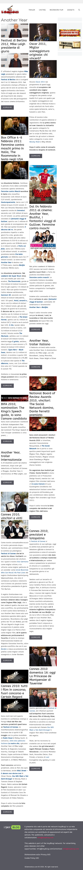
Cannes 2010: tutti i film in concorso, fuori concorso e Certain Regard (14, 691)
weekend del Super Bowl (11, 276)
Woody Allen (34, 142)
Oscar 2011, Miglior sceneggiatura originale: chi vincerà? (39, 51)
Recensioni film (56, 10)
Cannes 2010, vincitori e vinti (11, 516)
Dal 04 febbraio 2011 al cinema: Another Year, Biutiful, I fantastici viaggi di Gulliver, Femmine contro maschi (42, 217)
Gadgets (70, 10)
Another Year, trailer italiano (39, 342)
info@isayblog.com (45, 838)
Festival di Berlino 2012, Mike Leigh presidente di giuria (14, 46)
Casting (42, 10)
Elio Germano (22, 562)
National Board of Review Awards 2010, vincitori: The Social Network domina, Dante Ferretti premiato (42, 404)
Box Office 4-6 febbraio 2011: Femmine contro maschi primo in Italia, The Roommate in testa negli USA (12, 148)
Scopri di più (7, 107)
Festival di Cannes (8, 553)
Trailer (32, 10)
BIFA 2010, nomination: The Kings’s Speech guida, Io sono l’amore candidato (14, 411)
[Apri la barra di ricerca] (79, 9)
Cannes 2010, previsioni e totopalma (38, 534)
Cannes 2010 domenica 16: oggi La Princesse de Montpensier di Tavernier (42, 676)
